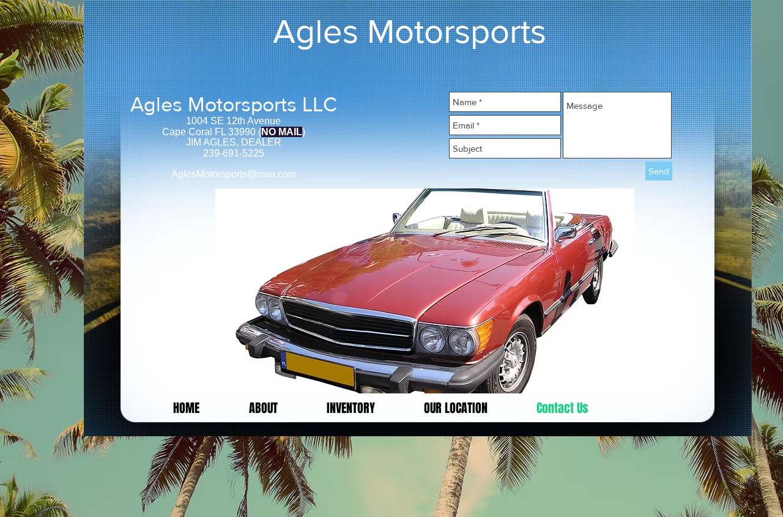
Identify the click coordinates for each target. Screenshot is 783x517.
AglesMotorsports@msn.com (233, 174)
